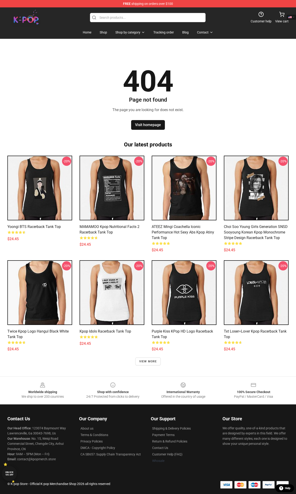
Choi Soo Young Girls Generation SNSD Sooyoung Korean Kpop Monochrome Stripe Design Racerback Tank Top (256, 232)
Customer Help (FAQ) (167, 454)
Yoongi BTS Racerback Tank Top (34, 226)
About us (86, 428)
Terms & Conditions (94, 435)
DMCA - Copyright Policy (97, 448)
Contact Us (160, 448)
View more (148, 361)
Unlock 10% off (9, 473)
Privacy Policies (91, 441)
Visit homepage (148, 125)
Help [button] (287, 488)
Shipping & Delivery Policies (171, 428)
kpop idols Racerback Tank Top (105, 331)
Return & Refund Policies (169, 441)
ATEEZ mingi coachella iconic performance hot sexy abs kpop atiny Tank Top (183, 232)
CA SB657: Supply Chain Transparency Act (110, 454)
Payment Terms (163, 435)
